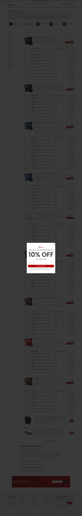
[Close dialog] (54, 244)
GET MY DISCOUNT (41, 266)
